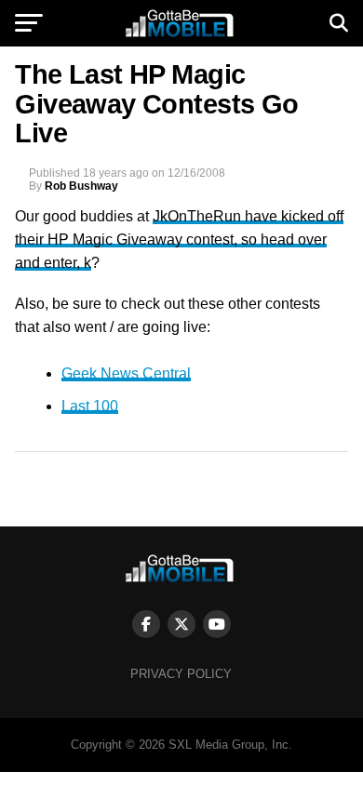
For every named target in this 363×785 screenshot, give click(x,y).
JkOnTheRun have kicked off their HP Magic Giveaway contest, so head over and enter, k (179, 239)
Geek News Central (126, 373)
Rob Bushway (81, 186)
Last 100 (89, 406)
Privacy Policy (181, 674)
